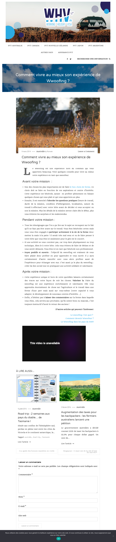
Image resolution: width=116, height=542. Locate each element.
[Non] (113, 536)
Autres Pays (47, 52)
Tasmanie (46, 437)
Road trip (36, 437)
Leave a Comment (86, 151)
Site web (22, 516)
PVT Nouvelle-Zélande (56, 46)
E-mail (22, 506)
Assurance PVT (65, 52)
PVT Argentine (95, 46)
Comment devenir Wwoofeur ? (79, 318)
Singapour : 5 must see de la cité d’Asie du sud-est (80, 451)
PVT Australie (15, 46)
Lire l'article (23, 442)
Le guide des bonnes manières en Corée (37, 451)
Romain (50, 151)
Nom (21, 497)
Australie (40, 151)
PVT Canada (33, 46)
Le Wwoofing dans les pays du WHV (77, 322)
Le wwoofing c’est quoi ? (82, 315)
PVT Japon (78, 46)
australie (28, 437)
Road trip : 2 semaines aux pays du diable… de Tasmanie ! (34, 417)
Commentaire (25, 475)
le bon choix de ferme (80, 187)
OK (59, 539)
